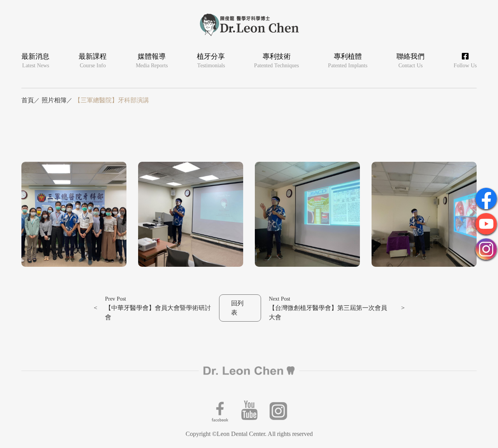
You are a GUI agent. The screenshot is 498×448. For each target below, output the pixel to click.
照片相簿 (54, 100)
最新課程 (93, 60)
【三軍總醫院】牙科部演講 (111, 100)
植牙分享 (211, 60)
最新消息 (35, 60)
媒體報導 (152, 60)
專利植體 (347, 60)
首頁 (27, 100)
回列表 (237, 308)
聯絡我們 (410, 60)
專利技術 (276, 60)
